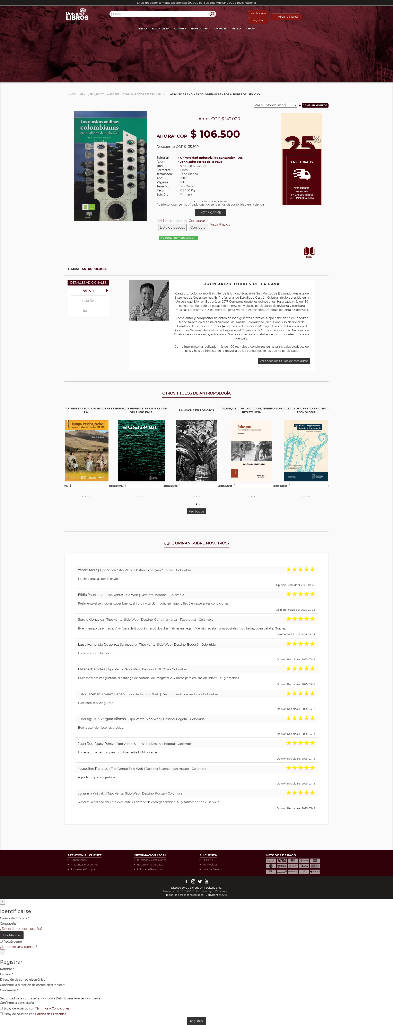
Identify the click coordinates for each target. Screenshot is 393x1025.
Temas (250, 28)
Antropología (94, 269)
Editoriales (160, 28)
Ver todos (196, 511)
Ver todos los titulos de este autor (284, 361)
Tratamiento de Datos (150, 864)
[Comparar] (88, 496)
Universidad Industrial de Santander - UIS (211, 158)
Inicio (142, 28)
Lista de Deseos (212, 869)
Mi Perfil (208, 859)
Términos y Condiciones (151, 859)
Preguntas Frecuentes (84, 864)
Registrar (258, 20)
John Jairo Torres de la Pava (201, 162)
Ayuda (236, 28)
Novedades (199, 28)
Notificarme (210, 212)
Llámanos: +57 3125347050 (178, 891)
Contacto (220, 28)
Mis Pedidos (210, 864)
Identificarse (258, 13)
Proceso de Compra (83, 869)
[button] (196, 504)
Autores (180, 28)
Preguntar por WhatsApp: (177, 237)
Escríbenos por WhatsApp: (212, 891)
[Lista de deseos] (84, 496)
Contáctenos (79, 859)
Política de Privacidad (150, 869)
